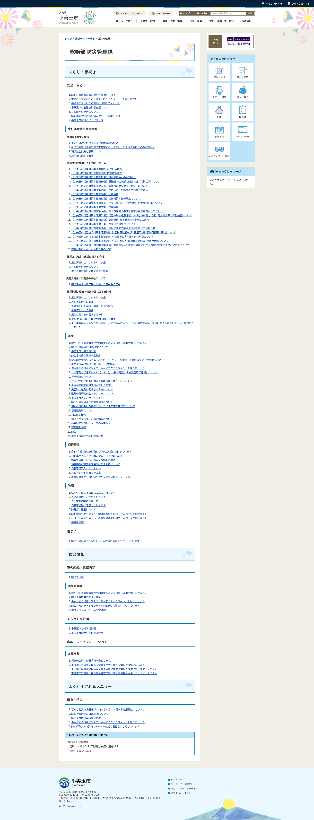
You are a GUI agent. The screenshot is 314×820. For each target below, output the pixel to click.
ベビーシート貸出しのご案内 (87, 472)
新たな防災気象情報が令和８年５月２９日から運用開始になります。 (109, 342)
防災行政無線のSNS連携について (89, 347)
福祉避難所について (82, 410)
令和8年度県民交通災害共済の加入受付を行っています (101, 451)
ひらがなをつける (301, 3)
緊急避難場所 (78, 427)
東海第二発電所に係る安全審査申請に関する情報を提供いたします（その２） (114, 669)
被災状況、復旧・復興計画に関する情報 (93, 318)
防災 (73, 431)
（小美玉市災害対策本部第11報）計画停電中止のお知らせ (103, 177)
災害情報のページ (81, 376)
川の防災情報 (78, 414)
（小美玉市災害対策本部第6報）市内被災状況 (96, 173)
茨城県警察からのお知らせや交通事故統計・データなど (102, 477)
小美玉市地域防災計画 (83, 351)
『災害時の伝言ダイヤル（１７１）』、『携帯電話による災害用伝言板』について (114, 372)
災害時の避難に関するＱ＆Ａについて (92, 389)
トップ (68, 38)
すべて (185, 13)
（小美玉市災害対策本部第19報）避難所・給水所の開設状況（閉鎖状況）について (117, 181)
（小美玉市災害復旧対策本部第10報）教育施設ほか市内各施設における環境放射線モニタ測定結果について (130, 245)
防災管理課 (77, 577)
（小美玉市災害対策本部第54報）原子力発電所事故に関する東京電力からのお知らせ (118, 211)
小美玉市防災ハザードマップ (87, 120)
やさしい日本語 (274, 3)
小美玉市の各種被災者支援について (91, 107)
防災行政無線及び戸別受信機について (92, 402)
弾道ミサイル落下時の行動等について (92, 419)
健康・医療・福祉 (172, 21)
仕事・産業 (196, 21)
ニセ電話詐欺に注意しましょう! (88, 501)
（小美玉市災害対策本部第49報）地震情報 (94, 207)
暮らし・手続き (124, 21)
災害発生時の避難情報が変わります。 (92, 385)
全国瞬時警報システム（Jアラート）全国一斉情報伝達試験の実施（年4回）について (118, 359)
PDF (201, 13)
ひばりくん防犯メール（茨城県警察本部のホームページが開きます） (109, 518)
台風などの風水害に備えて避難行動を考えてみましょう (101, 381)
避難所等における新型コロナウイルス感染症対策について (103, 406)
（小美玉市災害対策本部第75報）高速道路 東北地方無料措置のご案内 (110, 219)
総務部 (91, 38)
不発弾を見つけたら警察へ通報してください (95, 103)
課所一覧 (80, 38)
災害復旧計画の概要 (82, 310)
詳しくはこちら (67, 800)
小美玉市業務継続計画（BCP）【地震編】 (94, 364)
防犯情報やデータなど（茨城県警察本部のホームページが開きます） (109, 513)
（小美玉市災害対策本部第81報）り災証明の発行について (103, 224)
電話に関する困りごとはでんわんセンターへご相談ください (104, 99)
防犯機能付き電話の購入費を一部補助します (95, 116)
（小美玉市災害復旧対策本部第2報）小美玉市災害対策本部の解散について (112, 236)
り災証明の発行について (84, 111)
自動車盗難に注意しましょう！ (88, 505)
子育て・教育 (147, 21)
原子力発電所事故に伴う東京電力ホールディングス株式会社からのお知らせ (113, 147)
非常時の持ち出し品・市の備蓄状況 (91, 423)
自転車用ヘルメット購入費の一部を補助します (97, 455)
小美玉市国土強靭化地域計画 (87, 435)
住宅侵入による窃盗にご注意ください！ (93, 492)
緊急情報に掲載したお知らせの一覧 (91, 249)
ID (207, 13)
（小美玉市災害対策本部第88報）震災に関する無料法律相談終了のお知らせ (113, 228)
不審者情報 (77, 522)
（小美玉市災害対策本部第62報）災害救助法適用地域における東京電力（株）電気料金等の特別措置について (131, 215)
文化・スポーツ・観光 (221, 21)
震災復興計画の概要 (82, 301)
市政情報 (246, 21)
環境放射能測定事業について (87, 151)
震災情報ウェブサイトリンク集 (88, 262)
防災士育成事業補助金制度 (86, 355)
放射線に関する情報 (82, 155)
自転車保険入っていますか (86, 468)
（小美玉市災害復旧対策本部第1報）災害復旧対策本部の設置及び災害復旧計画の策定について (123, 232)
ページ (193, 13)
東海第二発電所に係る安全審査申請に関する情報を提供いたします (108, 664)
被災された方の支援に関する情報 (89, 271)
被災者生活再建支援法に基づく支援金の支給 (95, 284)
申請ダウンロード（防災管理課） (89, 609)
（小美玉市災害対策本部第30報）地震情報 (94, 194)
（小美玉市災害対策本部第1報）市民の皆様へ (96, 169)
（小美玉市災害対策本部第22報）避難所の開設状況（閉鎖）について (109, 185)
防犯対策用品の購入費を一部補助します (93, 94)
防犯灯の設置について (83, 509)
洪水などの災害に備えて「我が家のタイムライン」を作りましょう (108, 368)
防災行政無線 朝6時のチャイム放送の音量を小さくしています (105, 541)
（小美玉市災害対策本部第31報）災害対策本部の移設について (105, 198)
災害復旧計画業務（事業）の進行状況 (92, 306)
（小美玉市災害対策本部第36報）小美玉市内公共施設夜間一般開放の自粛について (117, 202)
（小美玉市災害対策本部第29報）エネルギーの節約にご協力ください (109, 190)
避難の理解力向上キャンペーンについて (93, 393)
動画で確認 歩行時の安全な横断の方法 (93, 460)
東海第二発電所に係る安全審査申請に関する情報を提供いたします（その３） (114, 673)
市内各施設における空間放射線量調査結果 (94, 143)
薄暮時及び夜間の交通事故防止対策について (95, 464)
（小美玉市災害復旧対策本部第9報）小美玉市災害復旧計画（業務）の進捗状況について (119, 240)
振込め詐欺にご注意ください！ (88, 496)
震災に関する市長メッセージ (87, 314)
